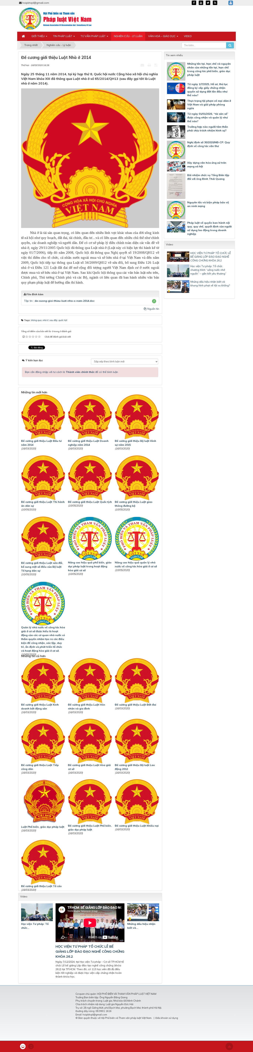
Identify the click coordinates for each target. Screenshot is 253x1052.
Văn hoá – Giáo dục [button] (162, 36)
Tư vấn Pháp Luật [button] (93, 36)
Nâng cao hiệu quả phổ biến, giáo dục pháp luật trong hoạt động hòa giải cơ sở (89, 566)
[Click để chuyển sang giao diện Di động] (31, 1046)
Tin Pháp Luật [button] (63, 36)
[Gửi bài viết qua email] (143, 65)
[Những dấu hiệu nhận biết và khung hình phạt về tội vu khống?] (143, 912)
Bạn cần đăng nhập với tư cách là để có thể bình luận (71, 372)
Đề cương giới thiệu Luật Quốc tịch (90, 502)
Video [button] (188, 36)
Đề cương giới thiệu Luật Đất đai (135, 704)
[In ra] (150, 65)
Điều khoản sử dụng (166, 1017)
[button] (154, 301)
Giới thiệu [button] (38, 36)
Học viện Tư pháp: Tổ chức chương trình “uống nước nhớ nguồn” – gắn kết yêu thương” (208, 269)
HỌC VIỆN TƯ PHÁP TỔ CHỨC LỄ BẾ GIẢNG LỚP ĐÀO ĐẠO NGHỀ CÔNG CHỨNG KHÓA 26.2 (90, 951)
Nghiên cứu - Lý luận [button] (128, 36)
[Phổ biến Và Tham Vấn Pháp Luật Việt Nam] (55, 18)
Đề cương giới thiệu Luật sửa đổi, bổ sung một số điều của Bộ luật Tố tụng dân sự (42, 566)
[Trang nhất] (24, 36)
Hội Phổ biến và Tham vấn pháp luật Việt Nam (126, 1017)
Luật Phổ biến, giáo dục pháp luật (42, 826)
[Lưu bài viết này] (156, 65)
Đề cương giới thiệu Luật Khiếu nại (137, 825)
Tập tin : (59, 300)
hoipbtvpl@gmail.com (35, 2)
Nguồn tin (153, 308)
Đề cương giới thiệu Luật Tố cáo (41, 886)
